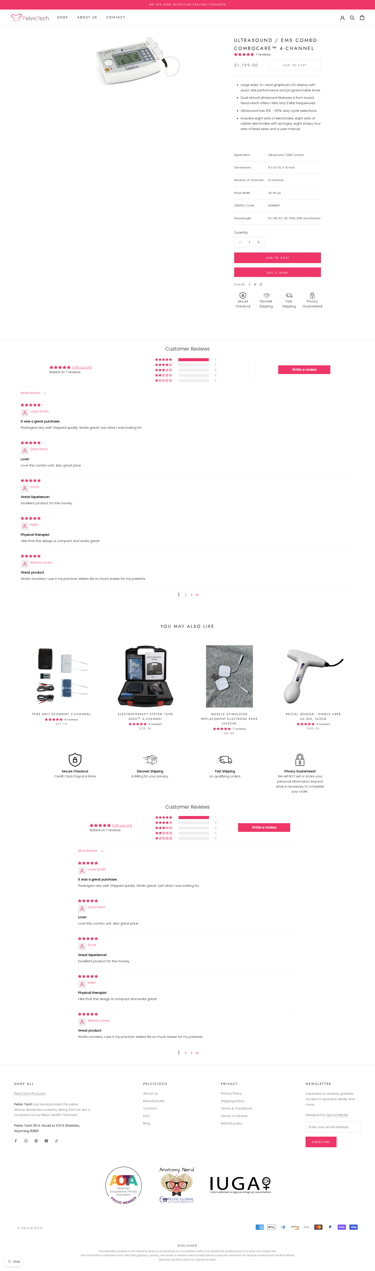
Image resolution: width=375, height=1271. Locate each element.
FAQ (146, 1116)
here (213, 1259)
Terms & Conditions (236, 1108)
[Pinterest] (261, 284)
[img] (31, 405)
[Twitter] (255, 284)
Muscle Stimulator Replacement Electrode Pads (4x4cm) (229, 718)
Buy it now (277, 273)
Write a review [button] (304, 369)
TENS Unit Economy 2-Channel (61, 714)
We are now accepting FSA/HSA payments (187, 5)
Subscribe (321, 1142)
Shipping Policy (232, 1101)
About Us (87, 17)
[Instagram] (26, 1141)
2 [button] (186, 595)
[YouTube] (46, 1141)
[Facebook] (249, 284)
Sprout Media (337, 1115)
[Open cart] (362, 17)
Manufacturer (154, 1101)
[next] (361, 685)
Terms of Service (234, 1116)
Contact (115, 17)
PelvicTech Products (30, 1093)
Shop (62, 17)
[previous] (13, 685)
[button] (245, 54)
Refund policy (231, 1123)
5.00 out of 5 (82, 367)
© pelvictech (30, 1228)
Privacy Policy (231, 1093)
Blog (146, 1123)
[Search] (352, 17)
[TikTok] (56, 1141)
